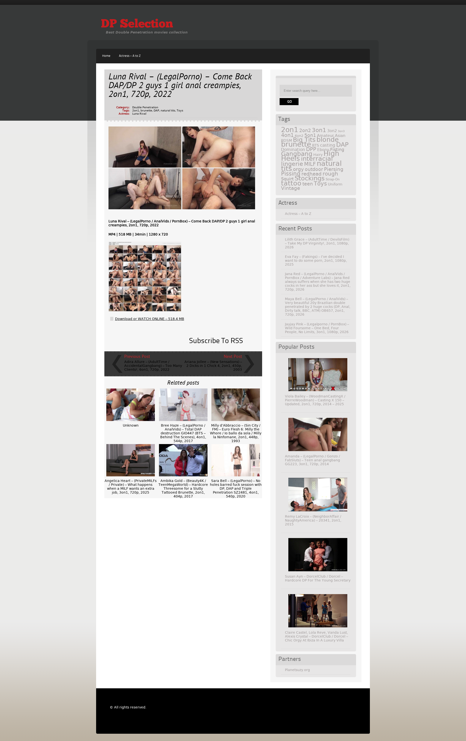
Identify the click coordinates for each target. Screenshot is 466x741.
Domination (293, 149)
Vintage (290, 188)
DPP (311, 149)
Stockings (310, 178)
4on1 (287, 135)
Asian (340, 135)
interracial (317, 158)
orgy (298, 169)
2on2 (305, 130)
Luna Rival (139, 113)
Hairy (318, 155)
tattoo (291, 183)
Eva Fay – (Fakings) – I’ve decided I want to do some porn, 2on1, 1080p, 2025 (316, 260)
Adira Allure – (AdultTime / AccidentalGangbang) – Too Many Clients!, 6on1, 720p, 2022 (153, 365)
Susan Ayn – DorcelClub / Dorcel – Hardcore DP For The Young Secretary (317, 578)
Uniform (335, 184)
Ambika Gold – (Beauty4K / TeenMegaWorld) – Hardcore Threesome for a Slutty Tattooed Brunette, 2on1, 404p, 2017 (183, 488)
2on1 (135, 110)
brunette (146, 110)
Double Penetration (145, 107)
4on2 (299, 136)
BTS (315, 145)
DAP (156, 110)
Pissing (290, 173)
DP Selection (137, 24)
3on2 (332, 130)
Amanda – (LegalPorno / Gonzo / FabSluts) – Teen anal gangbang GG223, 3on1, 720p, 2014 (312, 460)
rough (330, 173)
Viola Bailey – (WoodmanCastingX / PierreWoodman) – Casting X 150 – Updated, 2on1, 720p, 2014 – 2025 (315, 400)
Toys (180, 110)
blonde (327, 139)
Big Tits (304, 139)
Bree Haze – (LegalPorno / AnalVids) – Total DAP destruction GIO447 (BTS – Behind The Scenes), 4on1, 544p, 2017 (183, 433)
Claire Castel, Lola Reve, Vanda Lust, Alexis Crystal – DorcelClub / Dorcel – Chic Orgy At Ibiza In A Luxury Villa (316, 636)
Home (106, 56)
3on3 (341, 131)
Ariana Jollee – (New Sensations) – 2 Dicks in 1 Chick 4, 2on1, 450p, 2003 (213, 365)
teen (307, 184)
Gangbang (296, 153)
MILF (310, 164)
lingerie (292, 163)
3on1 (319, 130)
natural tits (168, 110)
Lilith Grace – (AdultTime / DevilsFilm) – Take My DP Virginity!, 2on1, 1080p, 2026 (317, 243)
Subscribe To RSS (216, 341)
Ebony (323, 149)
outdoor (314, 169)
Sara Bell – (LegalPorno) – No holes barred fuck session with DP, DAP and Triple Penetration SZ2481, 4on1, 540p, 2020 (236, 488)
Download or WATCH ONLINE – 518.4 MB (149, 319)
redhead (311, 174)
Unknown (131, 425)
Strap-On (333, 179)
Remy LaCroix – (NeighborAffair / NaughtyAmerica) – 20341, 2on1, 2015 (313, 520)
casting (327, 145)
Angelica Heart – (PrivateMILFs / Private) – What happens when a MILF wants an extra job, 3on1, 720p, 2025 (131, 486)
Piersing (333, 169)
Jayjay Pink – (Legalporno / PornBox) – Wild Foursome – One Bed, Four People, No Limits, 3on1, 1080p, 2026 (317, 328)
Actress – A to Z (130, 56)
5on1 (310, 135)
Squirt (287, 178)
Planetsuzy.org (297, 670)
